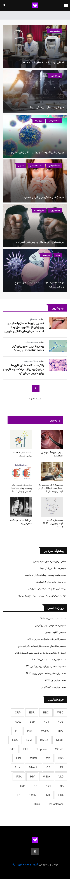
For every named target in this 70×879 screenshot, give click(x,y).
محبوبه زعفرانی (31, 342)
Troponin (41, 749)
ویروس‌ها (38, 120)
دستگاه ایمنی (54, 120)
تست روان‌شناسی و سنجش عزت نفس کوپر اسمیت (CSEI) (40, 653)
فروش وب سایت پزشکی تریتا (47, 107)
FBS (61, 758)
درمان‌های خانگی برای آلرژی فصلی (44, 197)
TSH (22, 785)
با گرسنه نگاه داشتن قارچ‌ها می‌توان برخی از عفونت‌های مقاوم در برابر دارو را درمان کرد (23, 369)
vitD (61, 776)
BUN (17, 767)
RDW (18, 721)
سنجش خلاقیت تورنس (55, 632)
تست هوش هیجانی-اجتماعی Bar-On (49, 659)
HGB (61, 721)
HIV (32, 776)
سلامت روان (55, 210)
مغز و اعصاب (39, 210)
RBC (46, 712)
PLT (25, 749)
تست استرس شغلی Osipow (53, 618)
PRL (61, 795)
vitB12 (46, 776)
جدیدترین (55, 420)
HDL (19, 758)
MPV (61, 731)
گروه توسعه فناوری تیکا (25, 864)
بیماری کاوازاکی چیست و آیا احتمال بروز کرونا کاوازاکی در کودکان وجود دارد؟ (50, 488)
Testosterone (56, 804)
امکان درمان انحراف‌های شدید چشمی (42, 62)
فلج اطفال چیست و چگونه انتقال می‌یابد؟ (21, 522)
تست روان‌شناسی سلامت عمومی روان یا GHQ (46, 673)
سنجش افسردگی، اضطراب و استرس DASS (46, 639)
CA (48, 767)
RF (35, 785)
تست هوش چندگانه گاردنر (53, 687)
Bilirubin (33, 767)
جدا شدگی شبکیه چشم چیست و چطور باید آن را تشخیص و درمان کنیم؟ (21, 488)
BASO (44, 740)
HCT (46, 721)
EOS (15, 740)
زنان (58, 255)
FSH (47, 795)
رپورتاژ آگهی (55, 76)
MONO (59, 749)
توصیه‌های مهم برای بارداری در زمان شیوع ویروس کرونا (39, 284)
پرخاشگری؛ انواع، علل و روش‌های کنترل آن (39, 242)
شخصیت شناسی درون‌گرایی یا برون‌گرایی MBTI (45, 666)
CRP (18, 712)
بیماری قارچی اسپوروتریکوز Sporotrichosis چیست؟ (28, 348)
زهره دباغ (34, 319)
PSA (19, 776)
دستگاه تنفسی (36, 165)
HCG (37, 804)
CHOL (34, 758)
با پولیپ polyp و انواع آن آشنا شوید (52, 454)
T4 (18, 795)
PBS (29, 731)
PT (17, 731)
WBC (60, 712)
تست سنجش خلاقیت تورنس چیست (22, 454)
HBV (48, 785)
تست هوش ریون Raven (55, 680)
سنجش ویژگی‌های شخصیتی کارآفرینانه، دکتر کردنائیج (42, 646)
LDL (61, 767)
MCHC (45, 731)
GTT (12, 749)
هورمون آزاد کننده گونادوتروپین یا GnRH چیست (53, 523)
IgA (62, 785)
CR (48, 758)
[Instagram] (35, 851)
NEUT (60, 740)
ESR (32, 712)
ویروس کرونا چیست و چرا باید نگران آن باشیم (37, 152)
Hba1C (32, 795)
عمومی (21, 165)
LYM (29, 740)
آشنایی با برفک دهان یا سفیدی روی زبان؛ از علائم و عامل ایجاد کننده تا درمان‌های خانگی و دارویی (24, 327)
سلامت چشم (55, 31)
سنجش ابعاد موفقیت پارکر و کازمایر (50, 625)
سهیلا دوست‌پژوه (31, 361)
